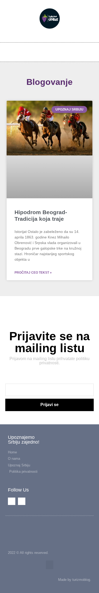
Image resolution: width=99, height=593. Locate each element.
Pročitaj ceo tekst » (33, 272)
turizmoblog (81, 580)
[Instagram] (78, 51)
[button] (90, 51)
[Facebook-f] (69, 51)
